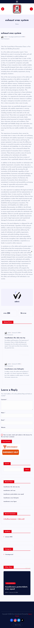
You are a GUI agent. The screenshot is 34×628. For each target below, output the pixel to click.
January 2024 (8, 536)
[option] (17, 583)
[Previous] (26, 567)
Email (3, 420)
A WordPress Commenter (10, 519)
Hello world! (21, 519)
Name (3, 412)
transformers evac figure (10, 501)
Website (3, 427)
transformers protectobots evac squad (14, 494)
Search (7, 463)
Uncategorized (12, 36)
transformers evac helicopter (11, 497)
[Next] (29, 567)
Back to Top (18, 624)
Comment (4, 399)
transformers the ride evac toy (12, 486)
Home (17, 24)
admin (6, 36)
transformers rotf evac (9, 490)
